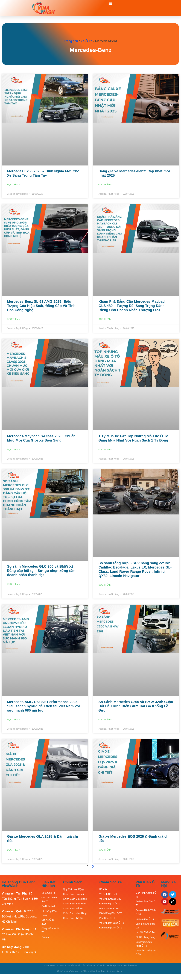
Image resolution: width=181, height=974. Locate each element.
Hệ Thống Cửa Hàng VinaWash (19, 884)
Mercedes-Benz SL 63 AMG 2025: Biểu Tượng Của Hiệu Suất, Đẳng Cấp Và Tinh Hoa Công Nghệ (41, 306)
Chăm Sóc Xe (110, 882)
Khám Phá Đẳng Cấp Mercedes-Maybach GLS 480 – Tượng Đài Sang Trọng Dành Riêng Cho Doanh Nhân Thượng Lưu (132, 306)
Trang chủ (71, 41)
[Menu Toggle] (110, 3)
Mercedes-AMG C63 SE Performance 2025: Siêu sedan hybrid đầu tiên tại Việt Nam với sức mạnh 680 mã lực (43, 706)
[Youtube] (164, 901)
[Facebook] (164, 894)
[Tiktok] (172, 901)
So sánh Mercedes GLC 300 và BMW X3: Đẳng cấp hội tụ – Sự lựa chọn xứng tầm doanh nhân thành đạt (41, 570)
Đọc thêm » (13, 184)
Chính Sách (72, 882)
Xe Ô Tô (86, 41)
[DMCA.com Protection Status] (170, 926)
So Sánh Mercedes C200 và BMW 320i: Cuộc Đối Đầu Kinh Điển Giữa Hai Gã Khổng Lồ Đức (135, 706)
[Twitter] (172, 894)
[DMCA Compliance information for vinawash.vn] (170, 913)
